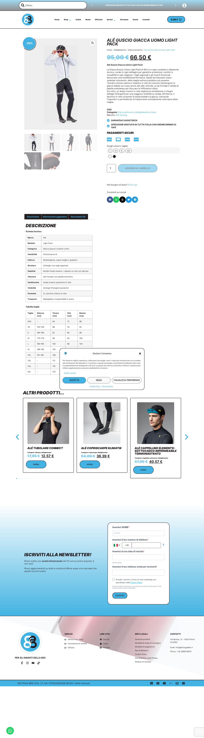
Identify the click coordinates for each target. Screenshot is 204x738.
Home (109, 50)
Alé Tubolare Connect (45, 448)
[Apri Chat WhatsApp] (10, 731)
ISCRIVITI (119, 595)
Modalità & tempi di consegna (148, 643)
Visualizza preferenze (127, 380)
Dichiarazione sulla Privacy (146, 658)
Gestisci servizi (70, 373)
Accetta (74, 380)
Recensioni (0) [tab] (78, 216)
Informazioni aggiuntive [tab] (55, 216)
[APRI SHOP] (70, 20)
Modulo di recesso (143, 662)
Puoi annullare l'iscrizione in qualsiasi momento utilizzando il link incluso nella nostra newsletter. (136, 587)
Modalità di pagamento (145, 647)
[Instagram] (27, 663)
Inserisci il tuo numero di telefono (129, 540)
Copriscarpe (93, 452)
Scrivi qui (132, 184)
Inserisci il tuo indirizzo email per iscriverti (134, 567)
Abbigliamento (120, 50)
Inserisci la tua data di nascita (127, 551)
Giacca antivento (135, 50)
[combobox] (53, 5)
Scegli (36, 464)
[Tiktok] (38, 663)
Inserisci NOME (120, 527)
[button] (140, 353)
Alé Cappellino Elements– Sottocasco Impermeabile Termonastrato (156, 450)
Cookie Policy (95, 386)
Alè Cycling (121, 115)
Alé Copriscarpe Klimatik (101, 448)
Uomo (153, 112)
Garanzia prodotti (142, 639)
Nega (99, 380)
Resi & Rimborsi (141, 650)
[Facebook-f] (22, 663)
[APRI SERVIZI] (114, 20)
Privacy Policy (107, 386)
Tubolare (38, 452)
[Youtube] (33, 663)
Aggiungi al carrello (137, 168)
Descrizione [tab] (33, 216)
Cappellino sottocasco (150, 458)
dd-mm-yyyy (117, 562)
